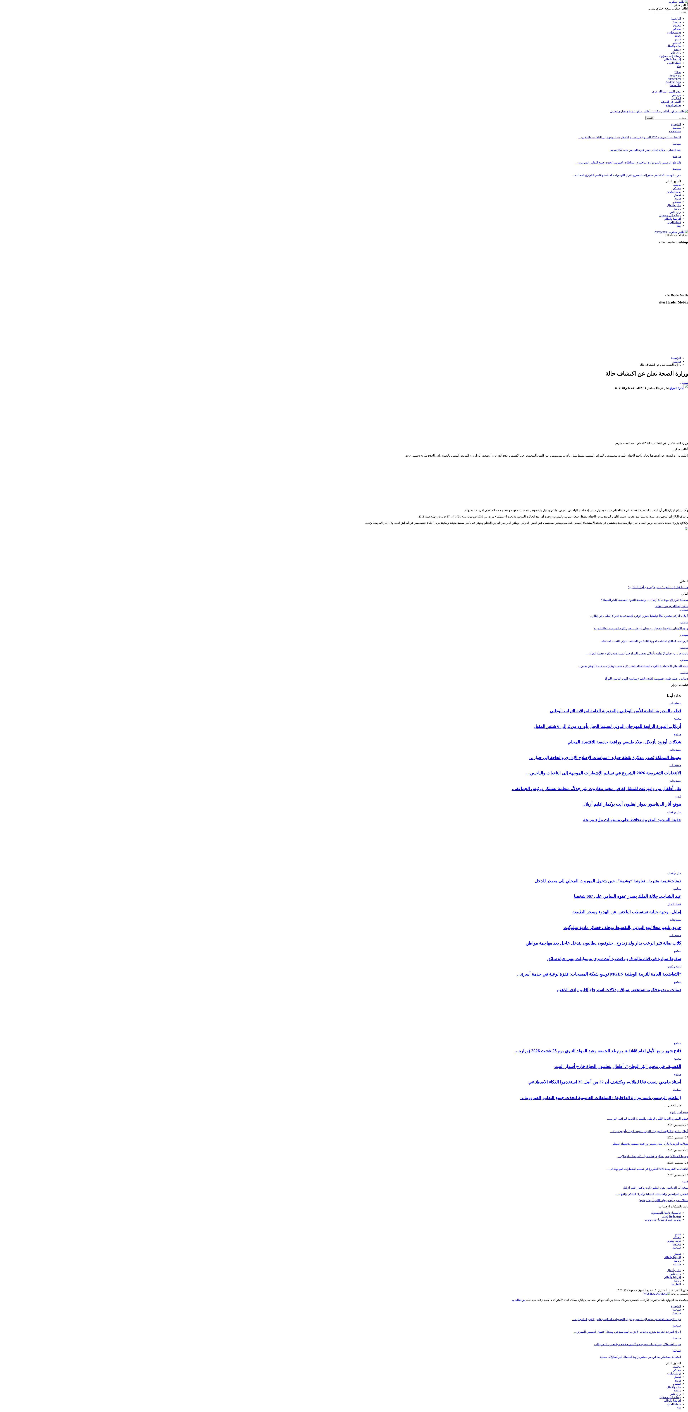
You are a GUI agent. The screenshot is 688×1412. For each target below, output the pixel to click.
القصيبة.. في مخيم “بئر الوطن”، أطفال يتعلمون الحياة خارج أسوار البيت (617, 1066)
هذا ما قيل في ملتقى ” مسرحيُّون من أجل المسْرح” (658, 587)
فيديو (678, 39)
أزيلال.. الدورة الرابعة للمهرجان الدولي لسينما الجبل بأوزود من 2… (649, 1131)
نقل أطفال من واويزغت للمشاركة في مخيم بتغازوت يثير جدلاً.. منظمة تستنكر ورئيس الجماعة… (596, 788)
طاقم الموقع (673, 105)
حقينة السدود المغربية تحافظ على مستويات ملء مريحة (632, 819)
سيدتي (677, 42)
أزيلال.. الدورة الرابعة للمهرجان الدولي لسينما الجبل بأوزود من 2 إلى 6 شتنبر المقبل (607, 726)
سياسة (677, 21)
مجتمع (677, 25)
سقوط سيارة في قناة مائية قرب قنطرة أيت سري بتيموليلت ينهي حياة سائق (614, 958)
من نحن (676, 94)
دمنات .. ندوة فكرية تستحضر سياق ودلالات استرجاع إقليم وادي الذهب (619, 989)
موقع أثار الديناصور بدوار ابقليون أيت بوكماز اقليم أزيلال (631, 804)
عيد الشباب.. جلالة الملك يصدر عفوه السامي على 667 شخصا (645, 149)
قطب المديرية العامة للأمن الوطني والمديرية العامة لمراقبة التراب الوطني (615, 710)
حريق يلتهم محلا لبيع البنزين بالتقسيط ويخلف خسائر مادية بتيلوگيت (622, 927)
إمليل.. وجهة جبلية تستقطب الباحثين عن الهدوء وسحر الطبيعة (626, 912)
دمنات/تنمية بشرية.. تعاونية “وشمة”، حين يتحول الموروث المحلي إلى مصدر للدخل (608, 881)
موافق (522, 1299)
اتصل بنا (676, 98)
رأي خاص (675, 52)
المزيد (515, 1299)
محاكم (677, 28)
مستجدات (675, 131)
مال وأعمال (674, 45)
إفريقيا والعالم (672, 59)
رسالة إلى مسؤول (670, 56)
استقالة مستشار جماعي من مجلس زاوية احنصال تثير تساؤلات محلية (640, 1356)
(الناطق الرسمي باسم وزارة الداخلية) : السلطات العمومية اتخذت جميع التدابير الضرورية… (628, 162)
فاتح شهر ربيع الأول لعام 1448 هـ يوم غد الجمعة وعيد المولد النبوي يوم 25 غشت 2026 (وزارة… (597, 1050)
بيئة (679, 66)
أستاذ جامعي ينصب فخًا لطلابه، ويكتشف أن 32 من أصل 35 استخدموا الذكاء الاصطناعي (604, 1082)
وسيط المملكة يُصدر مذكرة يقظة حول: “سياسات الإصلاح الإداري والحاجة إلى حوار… (605, 757)
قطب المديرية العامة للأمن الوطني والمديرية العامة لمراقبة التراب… (647, 1118)
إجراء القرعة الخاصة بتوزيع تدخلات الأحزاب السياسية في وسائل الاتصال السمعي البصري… (627, 1331)
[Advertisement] (601, 269)
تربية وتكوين (673, 32)
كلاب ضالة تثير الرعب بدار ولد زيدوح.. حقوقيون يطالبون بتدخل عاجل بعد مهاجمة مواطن (603, 943)
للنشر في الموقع (671, 101)
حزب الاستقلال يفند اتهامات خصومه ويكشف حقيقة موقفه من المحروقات (637, 1344)
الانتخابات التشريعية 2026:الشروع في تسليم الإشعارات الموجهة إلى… (647, 1168)
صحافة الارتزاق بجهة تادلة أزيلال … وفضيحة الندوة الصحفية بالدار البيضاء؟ (644, 599)
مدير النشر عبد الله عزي (666, 91)
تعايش (677, 35)
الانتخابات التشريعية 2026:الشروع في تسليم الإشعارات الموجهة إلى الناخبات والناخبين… (629, 137)
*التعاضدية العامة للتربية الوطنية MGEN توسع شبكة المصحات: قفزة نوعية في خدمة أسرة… (599, 974)
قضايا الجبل (674, 62)
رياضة (677, 49)
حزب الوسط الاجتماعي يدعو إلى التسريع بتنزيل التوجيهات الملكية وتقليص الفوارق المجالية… (626, 175)
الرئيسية (676, 18)
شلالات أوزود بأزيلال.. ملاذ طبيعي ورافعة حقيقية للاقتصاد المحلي (624, 742)
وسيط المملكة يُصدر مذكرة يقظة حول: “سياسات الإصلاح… (653, 1156)
